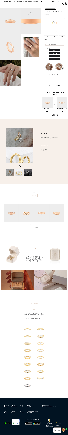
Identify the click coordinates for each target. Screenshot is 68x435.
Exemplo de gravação (54, 59)
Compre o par (54, 53)
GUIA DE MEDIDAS (55, 56)
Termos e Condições (22, 412)
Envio (54, 78)
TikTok (5, 411)
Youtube (5, 410)
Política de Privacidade (22, 413)
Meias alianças (13, 411)
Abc (47, 36)
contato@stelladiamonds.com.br (31, 406)
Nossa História (21, 406)
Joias (11, 410)
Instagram (5, 406)
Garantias (53, 81)
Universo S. (21, 410)
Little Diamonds (13, 412)
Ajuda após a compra (54, 85)
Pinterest (5, 412)
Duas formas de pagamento (14, 406)
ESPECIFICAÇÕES (54, 74)
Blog (20, 411)
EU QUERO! (44, 145)
